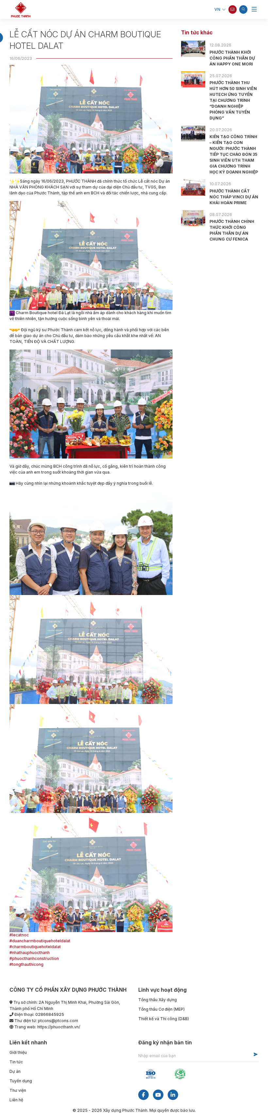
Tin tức (16, 1061)
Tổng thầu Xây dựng (157, 999)
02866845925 (49, 1014)
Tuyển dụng (20, 1080)
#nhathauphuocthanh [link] (29, 952)
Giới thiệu (18, 1052)
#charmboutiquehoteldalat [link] (35, 946)
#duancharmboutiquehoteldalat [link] (39, 940)
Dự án (15, 1071)
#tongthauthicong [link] (26, 964)
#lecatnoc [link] (19, 934)
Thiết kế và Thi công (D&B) (163, 1018)
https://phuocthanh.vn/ (58, 1026)
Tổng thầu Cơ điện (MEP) (161, 1009)
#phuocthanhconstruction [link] (34, 958)
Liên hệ (16, 1099)
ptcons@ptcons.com (58, 1020)
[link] (91, 649)
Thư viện (17, 1090)
